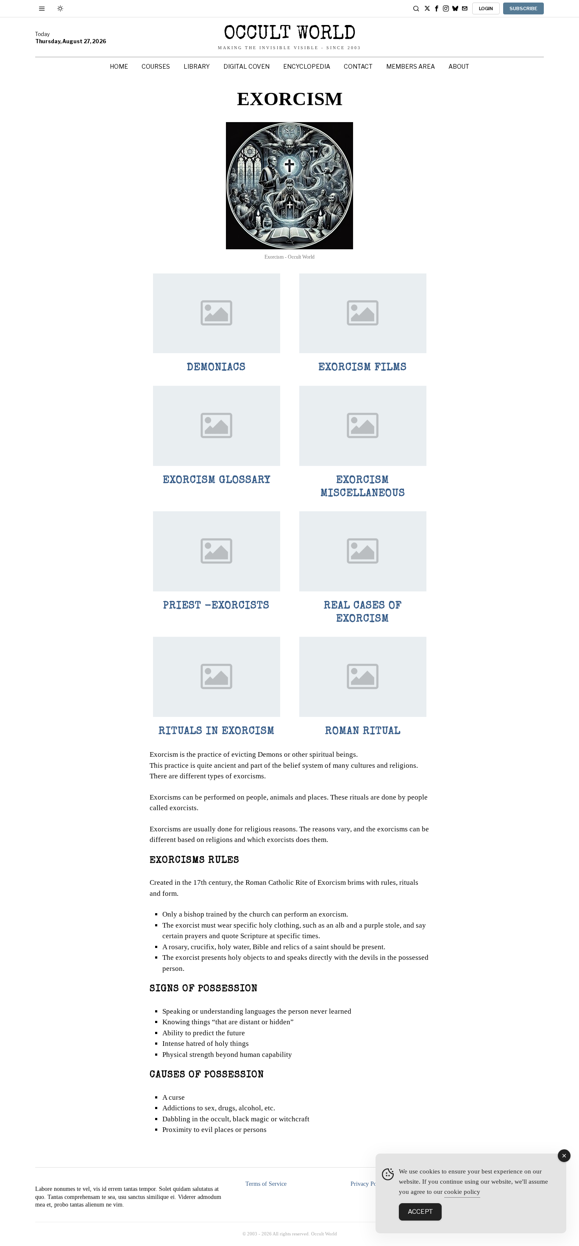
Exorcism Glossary (216, 481)
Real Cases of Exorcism (363, 612)
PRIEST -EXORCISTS (216, 606)
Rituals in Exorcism (217, 732)
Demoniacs (216, 368)
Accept (420, 1211)
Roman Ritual (363, 732)
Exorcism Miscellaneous (362, 487)
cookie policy (462, 1191)
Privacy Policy (368, 1184)
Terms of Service (266, 1184)
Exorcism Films (362, 368)
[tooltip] (427, 8)
